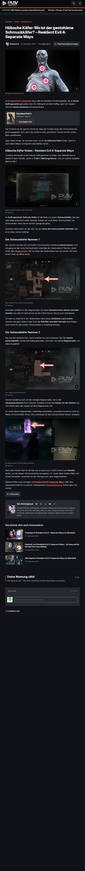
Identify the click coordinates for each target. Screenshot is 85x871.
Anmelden (74, 591)
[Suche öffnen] (73, 3)
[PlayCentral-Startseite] (10, 3)
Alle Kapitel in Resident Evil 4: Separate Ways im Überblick (50, 558)
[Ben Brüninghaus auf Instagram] (41, 504)
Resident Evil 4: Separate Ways (22, 101)
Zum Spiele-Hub (25, 122)
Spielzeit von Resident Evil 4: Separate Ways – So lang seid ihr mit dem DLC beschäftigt (52, 545)
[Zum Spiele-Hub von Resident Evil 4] (11, 118)
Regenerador (21, 251)
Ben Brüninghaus (25, 504)
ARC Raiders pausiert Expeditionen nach (28, 10)
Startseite (8, 22)
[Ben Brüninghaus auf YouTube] (50, 504)
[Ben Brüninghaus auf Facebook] (37, 504)
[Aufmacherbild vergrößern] (42, 71)
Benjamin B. (14, 44)
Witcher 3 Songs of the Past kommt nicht (65, 10)
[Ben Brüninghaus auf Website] (54, 504)
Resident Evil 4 (26, 22)
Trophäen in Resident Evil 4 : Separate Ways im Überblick (50, 533)
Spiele (16, 22)
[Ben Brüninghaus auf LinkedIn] (45, 504)
